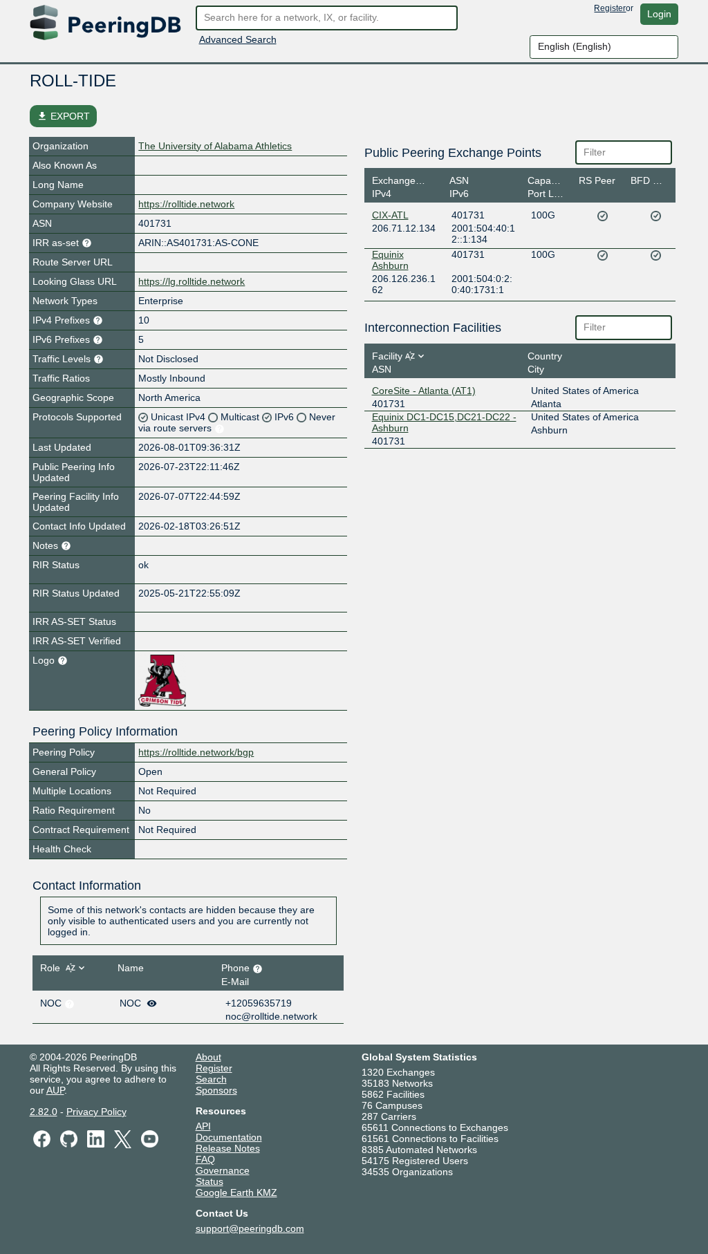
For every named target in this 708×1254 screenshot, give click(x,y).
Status (209, 1181)
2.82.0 (43, 1111)
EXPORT (63, 116)
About (208, 1057)
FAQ (205, 1159)
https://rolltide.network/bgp (196, 752)
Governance (223, 1170)
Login (659, 13)
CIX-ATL (390, 215)
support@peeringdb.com (250, 1228)
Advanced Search (238, 39)
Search (211, 1079)
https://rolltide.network (186, 203)
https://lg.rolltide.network (191, 281)
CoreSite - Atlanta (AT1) (424, 390)
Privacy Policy (96, 1111)
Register (610, 8)
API (203, 1126)
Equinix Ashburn (390, 260)
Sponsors (216, 1090)
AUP (55, 1090)
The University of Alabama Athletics (215, 145)
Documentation (229, 1137)
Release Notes (228, 1148)
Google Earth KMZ (236, 1192)
